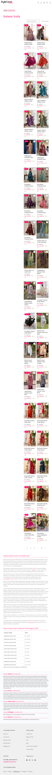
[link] (47, 2)
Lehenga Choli (24, 714)
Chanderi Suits (30, 703)
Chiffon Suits (37, 703)
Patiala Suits (40, 706)
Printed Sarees (44, 685)
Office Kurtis (19, 697)
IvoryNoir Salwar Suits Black (29, 332)
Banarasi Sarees (7, 676)
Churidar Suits (44, 703)
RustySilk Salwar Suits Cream (29, 476)
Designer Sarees (27, 679)
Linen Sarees (43, 682)
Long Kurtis (37, 696)
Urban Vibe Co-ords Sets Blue (42, 241)
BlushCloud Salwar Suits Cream (41, 361)
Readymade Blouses (25, 719)
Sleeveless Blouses (35, 719)
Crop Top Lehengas (15, 714)
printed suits (31, 622)
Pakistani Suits (18, 706)
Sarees (10, 674)
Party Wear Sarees (30, 685)
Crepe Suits (25, 705)
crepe (12, 578)
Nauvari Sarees (35, 683)
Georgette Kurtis (10, 696)
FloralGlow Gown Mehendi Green (42, 535)
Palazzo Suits (26, 706)
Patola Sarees (37, 685)
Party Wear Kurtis (26, 697)
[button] (50, 2)
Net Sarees (41, 683)
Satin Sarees (6, 686)
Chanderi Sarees (28, 677)
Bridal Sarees (21, 677)
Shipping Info (6, 746)
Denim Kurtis (19, 694)
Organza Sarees (13, 685)
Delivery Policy (7, 740)
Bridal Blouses (16, 719)
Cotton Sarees (43, 677)
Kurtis (9, 690)
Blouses (10, 717)
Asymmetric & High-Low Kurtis (10, 693)
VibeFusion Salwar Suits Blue (41, 391)
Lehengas (10, 712)
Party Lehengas (31, 714)
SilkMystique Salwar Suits (28, 43)
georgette (7, 578)
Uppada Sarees (36, 686)
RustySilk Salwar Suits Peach (42, 449)
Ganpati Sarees (6, 680)
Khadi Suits (12, 706)
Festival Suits (37, 705)
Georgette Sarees (15, 680)
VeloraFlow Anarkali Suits (28, 72)
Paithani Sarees (21, 685)
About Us (5, 734)
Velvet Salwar (45, 708)
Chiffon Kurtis (35, 693)
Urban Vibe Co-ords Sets (29, 271)
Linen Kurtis (32, 696)
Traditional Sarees (19, 686)
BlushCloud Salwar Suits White (28, 361)
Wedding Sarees (7, 688)
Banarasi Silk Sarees (16, 676)
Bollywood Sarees (13, 677)
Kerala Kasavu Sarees (29, 682)
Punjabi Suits (9, 708)
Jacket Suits (6, 706)
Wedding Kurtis (37, 698)
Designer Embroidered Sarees (16, 679)
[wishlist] (34, 25)
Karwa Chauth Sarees (18, 682)
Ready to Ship (29, 737)
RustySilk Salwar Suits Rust (29, 421)
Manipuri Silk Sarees (17, 683)
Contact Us (6, 737)
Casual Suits (23, 703)
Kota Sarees (37, 682)
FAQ (27, 740)
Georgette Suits (44, 705)
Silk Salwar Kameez (29, 708)
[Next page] (45, 548)
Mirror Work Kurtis (12, 697)
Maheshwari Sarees (7, 683)
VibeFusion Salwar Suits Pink (28, 393)
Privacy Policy (29, 749)
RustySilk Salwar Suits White (42, 421)
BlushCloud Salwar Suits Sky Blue (42, 332)
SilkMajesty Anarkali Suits (28, 156)
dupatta (34, 570)
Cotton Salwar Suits (7, 705)
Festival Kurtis (34, 694)
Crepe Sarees (6, 679)
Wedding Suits (6, 709)
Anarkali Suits (6, 703)
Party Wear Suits (33, 706)
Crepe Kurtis (12, 694)
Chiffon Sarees (36, 677)
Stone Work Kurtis (29, 698)
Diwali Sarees (35, 679)
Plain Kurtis (33, 697)
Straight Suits (38, 708)
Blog (27, 743)
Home (5, 10)
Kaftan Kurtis (26, 696)
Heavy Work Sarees (24, 680)
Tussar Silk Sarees (28, 686)
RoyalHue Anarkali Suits (28, 185)
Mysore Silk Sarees (27, 683)
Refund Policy (6, 743)
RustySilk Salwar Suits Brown (42, 504)
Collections (29, 734)
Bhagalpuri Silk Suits (15, 703)
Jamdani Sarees (32, 680)
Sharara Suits (21, 708)
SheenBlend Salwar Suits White (28, 303)
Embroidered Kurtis (26, 694)
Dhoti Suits (31, 705)
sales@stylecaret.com (9, 761)
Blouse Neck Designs (8, 719)
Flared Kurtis (41, 694)
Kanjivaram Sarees (8, 682)
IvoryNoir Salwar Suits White (42, 300)
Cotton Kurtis (6, 694)
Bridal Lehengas (7, 714)
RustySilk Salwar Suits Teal (42, 476)
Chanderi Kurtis (27, 693)
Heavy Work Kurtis (18, 696)
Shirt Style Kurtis (10, 698)
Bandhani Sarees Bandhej (28, 676)
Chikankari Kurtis (43, 693)
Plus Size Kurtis (40, 697)
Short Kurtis (17, 698)
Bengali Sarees (37, 676)
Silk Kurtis (22, 698)
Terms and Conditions (32, 746)
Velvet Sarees (44, 686)
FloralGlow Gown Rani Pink (29, 534)
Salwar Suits (11, 701)
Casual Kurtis (21, 693)
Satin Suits (15, 708)
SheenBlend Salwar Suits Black (41, 272)
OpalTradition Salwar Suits (28, 100)
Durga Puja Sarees (43, 679)
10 (41, 548)
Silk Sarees (12, 686)
